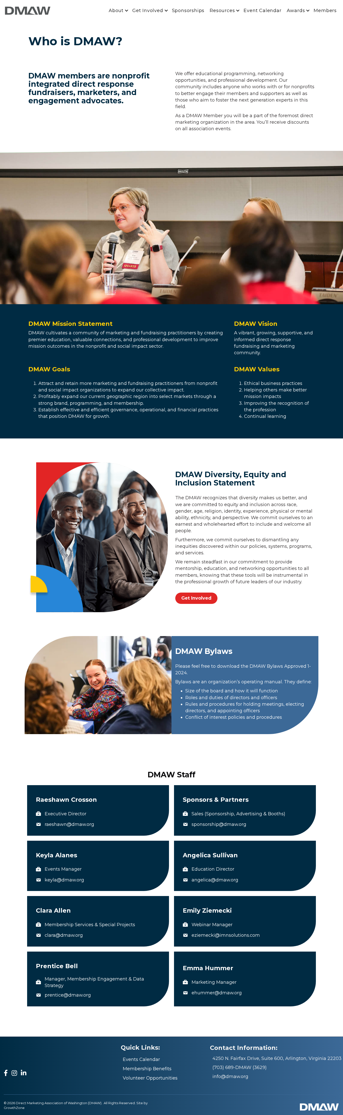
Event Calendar (262, 10)
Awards (296, 10)
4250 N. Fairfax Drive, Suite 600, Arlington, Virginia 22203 (276, 1058)
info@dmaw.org (230, 1076)
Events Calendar (141, 1059)
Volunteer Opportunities (150, 1078)
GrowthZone (14, 1108)
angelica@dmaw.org (215, 880)
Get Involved (147, 10)
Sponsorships (188, 10)
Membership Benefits (147, 1069)
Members (325, 10)
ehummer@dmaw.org (217, 993)
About (116, 10)
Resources (222, 10)
